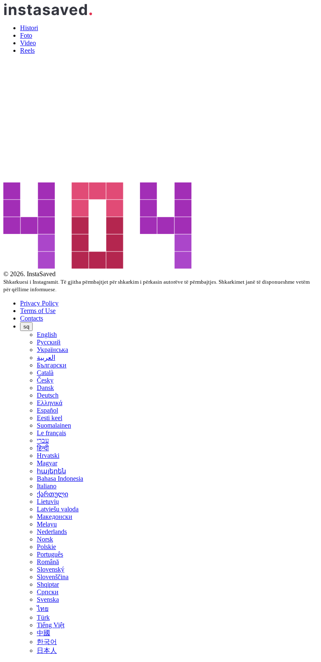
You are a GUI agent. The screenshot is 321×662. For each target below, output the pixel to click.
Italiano (46, 486)
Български (51, 365)
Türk (43, 617)
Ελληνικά (49, 402)
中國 (43, 632)
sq (26, 326)
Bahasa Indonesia (60, 478)
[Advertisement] (160, 119)
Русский (49, 342)
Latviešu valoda (58, 509)
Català (45, 372)
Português (50, 554)
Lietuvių (48, 501)
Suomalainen (54, 425)
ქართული (52, 494)
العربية (46, 357)
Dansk (45, 387)
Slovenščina (53, 576)
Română (48, 561)
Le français (51, 432)
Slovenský (50, 569)
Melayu (47, 524)
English (47, 334)
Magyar (47, 463)
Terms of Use (38, 310)
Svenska (48, 599)
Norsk (45, 539)
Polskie (46, 546)
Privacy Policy (39, 303)
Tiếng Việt (50, 625)
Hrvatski (48, 455)
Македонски (54, 516)
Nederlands (52, 531)
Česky (45, 380)
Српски (48, 591)
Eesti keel (49, 417)
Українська (52, 349)
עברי (43, 440)
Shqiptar (48, 584)
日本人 (47, 650)
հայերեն (51, 471)
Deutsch (48, 395)
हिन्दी (43, 448)
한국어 (47, 641)
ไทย (42, 608)
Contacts (31, 318)
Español (47, 410)
